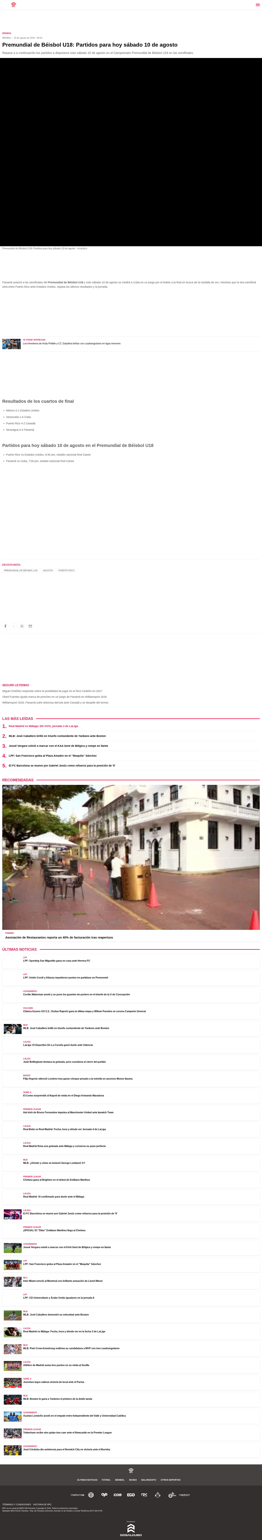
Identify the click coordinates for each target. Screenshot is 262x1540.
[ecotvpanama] (131, 1495)
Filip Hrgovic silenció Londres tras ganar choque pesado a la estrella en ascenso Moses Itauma (78, 1078)
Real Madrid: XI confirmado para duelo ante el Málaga (53, 1196)
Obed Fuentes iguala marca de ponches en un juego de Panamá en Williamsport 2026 (54, 696)
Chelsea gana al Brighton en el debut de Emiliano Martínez (56, 1180)
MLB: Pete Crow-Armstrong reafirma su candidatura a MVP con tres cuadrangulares (71, 1348)
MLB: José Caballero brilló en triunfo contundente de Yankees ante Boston (57, 736)
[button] (5, 626)
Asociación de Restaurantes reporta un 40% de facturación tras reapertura (59, 937)
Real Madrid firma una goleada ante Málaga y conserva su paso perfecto (64, 1146)
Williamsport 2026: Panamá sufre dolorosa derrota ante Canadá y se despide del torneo (55, 702)
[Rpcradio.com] (144, 1495)
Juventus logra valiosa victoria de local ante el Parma (53, 1382)
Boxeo (133, 1480)
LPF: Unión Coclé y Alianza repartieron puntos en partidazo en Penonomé (65, 977)
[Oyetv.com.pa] (104, 1495)
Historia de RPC (42, 1504)
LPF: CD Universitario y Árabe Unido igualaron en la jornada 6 (58, 1297)
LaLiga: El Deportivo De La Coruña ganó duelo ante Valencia (58, 1045)
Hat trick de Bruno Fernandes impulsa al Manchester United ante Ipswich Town (68, 1112)
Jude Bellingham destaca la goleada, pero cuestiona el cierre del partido (64, 1062)
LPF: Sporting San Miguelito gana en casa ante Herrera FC (56, 960)
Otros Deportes (170, 1480)
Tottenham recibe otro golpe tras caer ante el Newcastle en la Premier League (67, 1432)
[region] (131, 21)
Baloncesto (148, 1480)
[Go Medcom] (77, 1495)
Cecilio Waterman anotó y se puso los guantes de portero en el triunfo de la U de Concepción (76, 994)
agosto (48, 570)
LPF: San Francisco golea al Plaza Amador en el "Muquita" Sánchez (53, 755)
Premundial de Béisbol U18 (20, 570)
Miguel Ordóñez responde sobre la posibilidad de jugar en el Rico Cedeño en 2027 (52, 691)
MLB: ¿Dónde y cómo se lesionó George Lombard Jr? (54, 1163)
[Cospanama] (117, 1495)
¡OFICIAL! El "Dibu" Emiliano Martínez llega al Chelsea (54, 1230)
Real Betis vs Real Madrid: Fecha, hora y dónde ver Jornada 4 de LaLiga (64, 1129)
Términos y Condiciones (16, 1504)
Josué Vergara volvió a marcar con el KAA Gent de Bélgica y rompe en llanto (58, 745)
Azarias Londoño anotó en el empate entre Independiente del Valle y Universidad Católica (74, 1415)
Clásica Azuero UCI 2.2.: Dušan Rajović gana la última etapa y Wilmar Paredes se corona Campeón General (84, 1011)
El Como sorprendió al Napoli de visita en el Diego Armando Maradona (63, 1095)
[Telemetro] (91, 1495)
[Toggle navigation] (258, 5)
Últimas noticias (87, 1480)
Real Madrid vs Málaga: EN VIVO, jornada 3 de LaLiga (43, 726)
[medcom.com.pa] (184, 1495)
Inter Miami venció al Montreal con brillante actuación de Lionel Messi (62, 1281)
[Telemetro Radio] (171, 1495)
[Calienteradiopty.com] (157, 1495)
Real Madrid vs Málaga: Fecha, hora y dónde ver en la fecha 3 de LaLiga (64, 1331)
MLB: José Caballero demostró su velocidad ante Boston (56, 1314)
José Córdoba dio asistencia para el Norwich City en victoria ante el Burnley (66, 1449)
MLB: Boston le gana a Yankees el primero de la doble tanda (57, 1399)
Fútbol (106, 1480)
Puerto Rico (66, 570)
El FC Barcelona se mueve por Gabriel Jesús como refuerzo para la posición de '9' (62, 765)
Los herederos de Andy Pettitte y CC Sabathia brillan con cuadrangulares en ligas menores (72, 343)
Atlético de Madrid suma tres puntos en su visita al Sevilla (56, 1365)
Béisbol (6, 38)
